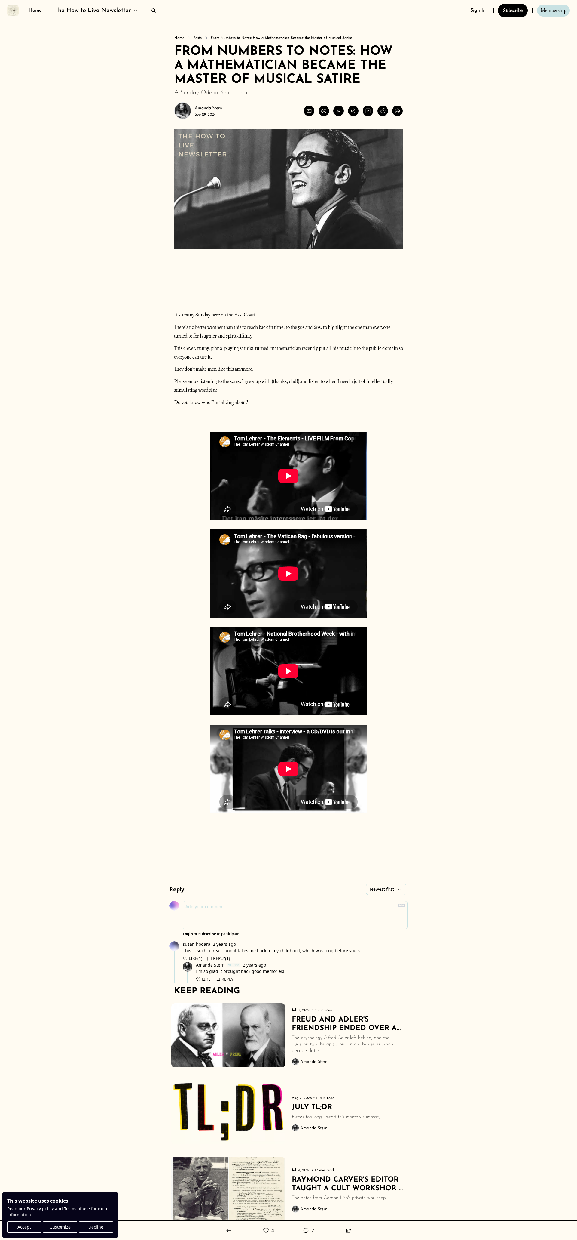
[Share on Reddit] (382, 111)
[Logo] (13, 10)
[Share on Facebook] (324, 111)
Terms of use (77, 1208)
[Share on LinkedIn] (368, 111)
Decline (95, 1227)
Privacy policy (40, 1208)
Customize (60, 1227)
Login (188, 934)
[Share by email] (309, 111)
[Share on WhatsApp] (397, 111)
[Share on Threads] (353, 111)
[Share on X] (338, 111)
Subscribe (207, 934)
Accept (24, 1227)
